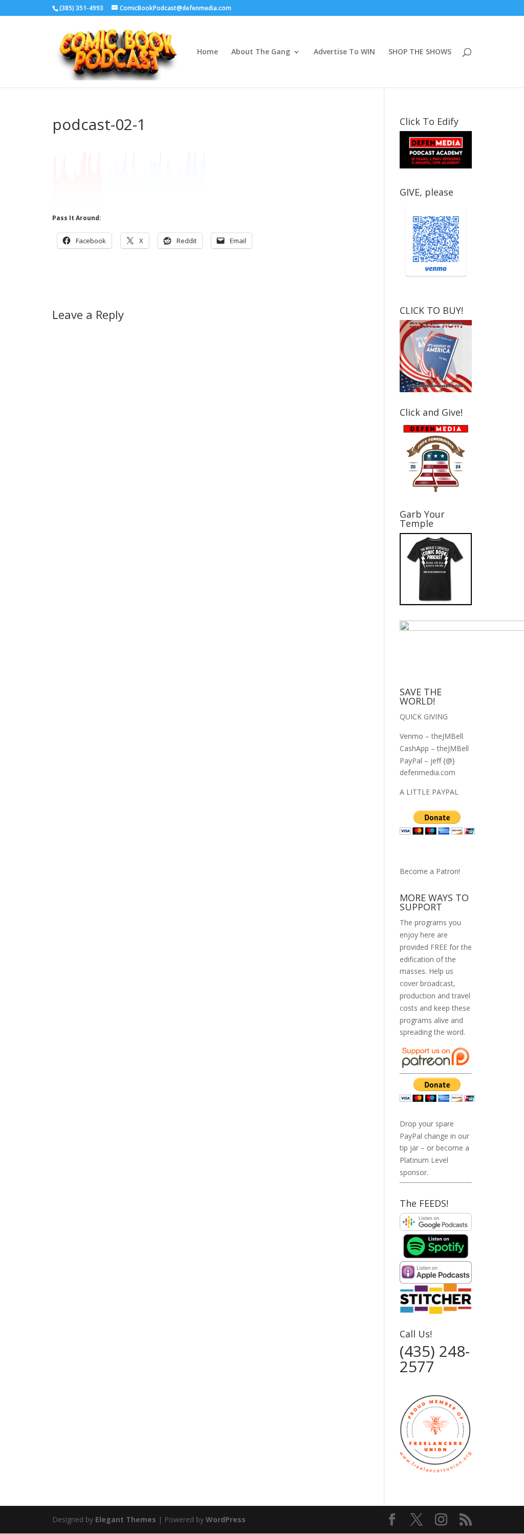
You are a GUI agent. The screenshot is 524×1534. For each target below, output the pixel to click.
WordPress (226, 1519)
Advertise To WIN (344, 52)
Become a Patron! (430, 871)
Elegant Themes (125, 1519)
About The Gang (260, 52)
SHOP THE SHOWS (419, 52)
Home (207, 52)
